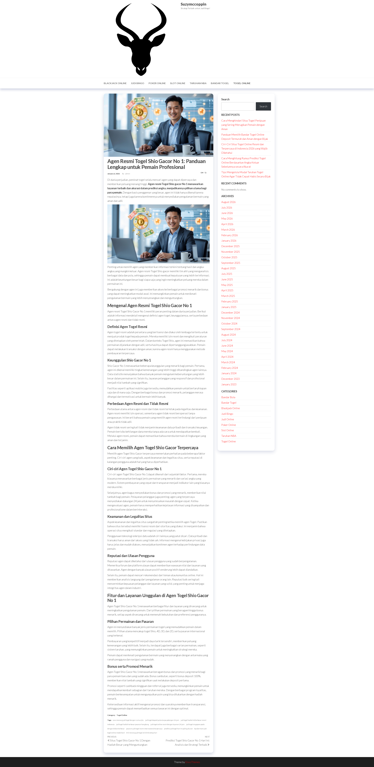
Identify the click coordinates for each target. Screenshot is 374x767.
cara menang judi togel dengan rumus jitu (128, 720)
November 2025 (230, 251)
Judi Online (227, 419)
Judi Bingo (137, 83)
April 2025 (227, 290)
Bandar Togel (220, 83)
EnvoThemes (192, 762)
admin (127, 174)
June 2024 (227, 345)
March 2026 (228, 229)
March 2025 (228, 295)
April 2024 (227, 356)
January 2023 (228, 384)
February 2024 (229, 367)
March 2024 (228, 362)
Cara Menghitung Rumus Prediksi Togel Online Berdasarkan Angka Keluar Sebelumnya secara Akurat (243, 162)
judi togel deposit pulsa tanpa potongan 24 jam (162, 720)
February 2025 (229, 301)
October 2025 (229, 257)
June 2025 (227, 279)
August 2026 (228, 202)
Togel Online (241, 83)
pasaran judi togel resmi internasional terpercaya (144, 729)
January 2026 (228, 240)
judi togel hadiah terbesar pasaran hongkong (132, 724)
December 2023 (230, 378)
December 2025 (230, 246)
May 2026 (227, 218)
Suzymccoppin (193, 4)
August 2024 (228, 334)
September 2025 (230, 262)
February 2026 (229, 235)
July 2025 (226, 273)
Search (225, 99)
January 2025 (228, 307)
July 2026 (226, 207)
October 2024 (229, 323)
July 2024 (226, 340)
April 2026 (227, 224)
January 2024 (228, 373)
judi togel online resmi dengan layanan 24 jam (167, 724)
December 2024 (230, 312)
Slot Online (177, 83)
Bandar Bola (228, 397)
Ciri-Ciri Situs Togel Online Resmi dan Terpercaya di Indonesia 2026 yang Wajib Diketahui (244, 148)
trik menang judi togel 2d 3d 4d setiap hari (141, 733)
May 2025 (227, 284)
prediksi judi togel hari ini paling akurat (178, 729)
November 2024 (230, 318)
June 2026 (227, 213)
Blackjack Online (115, 83)
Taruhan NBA (198, 83)
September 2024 (230, 329)
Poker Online (157, 83)
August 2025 (228, 268)
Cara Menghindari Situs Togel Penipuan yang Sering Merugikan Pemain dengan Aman (243, 125)
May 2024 (227, 351)
